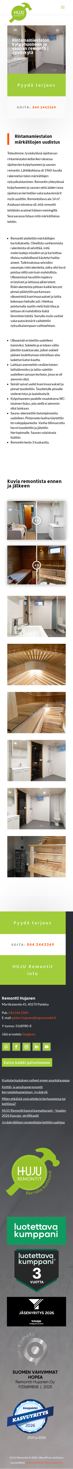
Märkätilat (19, 58)
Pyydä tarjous (36, 85)
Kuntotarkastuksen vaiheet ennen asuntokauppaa (36, 1080)
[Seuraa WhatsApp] (6, 1046)
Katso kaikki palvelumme (27, 1062)
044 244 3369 (18, 1013)
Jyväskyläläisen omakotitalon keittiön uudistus (33, 1122)
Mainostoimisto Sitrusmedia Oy (44, 1462)
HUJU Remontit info (33, 970)
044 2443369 (44, 107)
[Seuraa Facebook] (16, 1046)
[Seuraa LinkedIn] (36, 1046)
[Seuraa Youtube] (46, 1046)
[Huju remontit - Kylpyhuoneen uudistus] (36, 637)
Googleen (28, 1034)
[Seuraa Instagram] (26, 1046)
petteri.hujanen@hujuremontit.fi (34, 1018)
